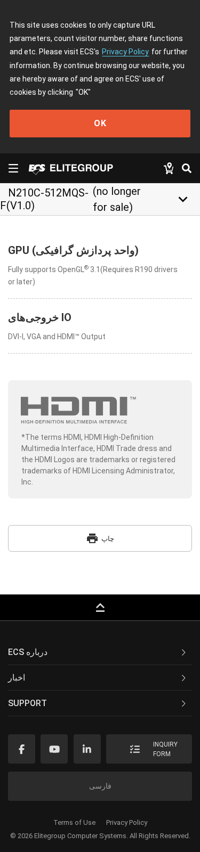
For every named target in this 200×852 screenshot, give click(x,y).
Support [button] (27, 703)
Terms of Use (74, 822)
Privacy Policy (125, 51)
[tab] (100, 652)
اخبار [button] (16, 678)
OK (100, 123)
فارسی (100, 786)
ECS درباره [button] (27, 652)
